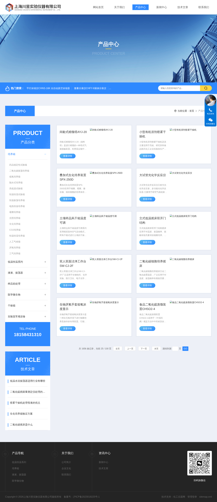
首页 (191, 111)
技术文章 (182, 7)
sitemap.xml (205, 496)
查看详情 (67, 156)
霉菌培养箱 (14, 212)
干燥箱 (11, 305)
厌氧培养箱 (14, 247)
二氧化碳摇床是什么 (21, 424)
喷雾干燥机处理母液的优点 (25, 402)
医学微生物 (14, 294)
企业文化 (66, 468)
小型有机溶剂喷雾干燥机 (152, 134)
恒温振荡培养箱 (17, 200)
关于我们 (119, 7)
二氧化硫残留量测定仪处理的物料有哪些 (28, 391)
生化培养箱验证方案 (21, 413)
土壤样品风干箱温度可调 (73, 220)
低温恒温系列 (15, 261)
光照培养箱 (14, 218)
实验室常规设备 (16, 316)
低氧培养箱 (14, 176)
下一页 (144, 348)
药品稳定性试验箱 (18, 165)
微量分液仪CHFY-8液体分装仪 (90, 88)
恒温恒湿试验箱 (17, 194)
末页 (156, 348)
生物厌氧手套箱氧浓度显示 (73, 307)
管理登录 (192, 496)
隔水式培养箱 (16, 182)
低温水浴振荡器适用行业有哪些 (27, 381)
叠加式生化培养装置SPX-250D (73, 177)
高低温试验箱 (16, 188)
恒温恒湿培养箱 (17, 235)
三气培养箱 (14, 253)
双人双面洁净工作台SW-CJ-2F (73, 263)
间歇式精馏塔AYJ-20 (73, 132)
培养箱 (11, 154)
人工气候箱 (14, 241)
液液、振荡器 (15, 272)
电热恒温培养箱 (17, 206)
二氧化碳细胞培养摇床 (152, 263)
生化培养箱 (14, 224)
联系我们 (203, 7)
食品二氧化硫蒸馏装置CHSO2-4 (152, 307)
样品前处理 (14, 283)
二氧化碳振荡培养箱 (19, 170)
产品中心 (140, 7)
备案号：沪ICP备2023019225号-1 (82, 496)
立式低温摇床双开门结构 (152, 220)
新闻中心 (161, 7)
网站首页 (98, 7)
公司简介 (66, 462)
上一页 (130, 348)
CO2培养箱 (15, 230)
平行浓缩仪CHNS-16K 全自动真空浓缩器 (48, 88)
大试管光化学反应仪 (152, 175)
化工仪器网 (179, 496)
